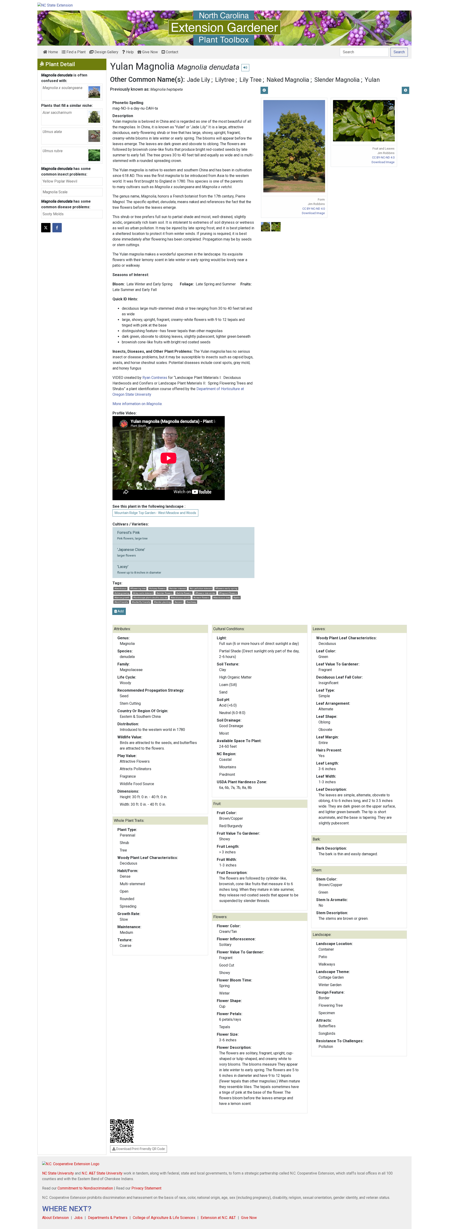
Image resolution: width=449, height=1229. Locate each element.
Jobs (78, 1217)
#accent (178, 602)
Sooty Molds (53, 214)
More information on (137, 404)
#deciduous (120, 588)
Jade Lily (198, 79)
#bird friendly (121, 602)
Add (120, 611)
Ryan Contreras (154, 377)
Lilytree (224, 79)
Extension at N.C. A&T (218, 1217)
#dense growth (122, 597)
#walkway (191, 602)
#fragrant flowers (228, 593)
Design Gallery (106, 52)
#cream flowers (201, 597)
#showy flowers (157, 588)
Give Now (149, 52)
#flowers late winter (205, 593)
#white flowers (184, 593)
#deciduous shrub (180, 597)
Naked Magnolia (288, 79)
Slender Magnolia (337, 79)
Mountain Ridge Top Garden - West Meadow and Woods (155, 513)
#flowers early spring (226, 588)
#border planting (162, 602)
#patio (236, 597)
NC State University (58, 1173)
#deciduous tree (221, 597)
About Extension (55, 1217)
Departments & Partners (107, 1217)
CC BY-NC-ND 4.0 (313, 208)
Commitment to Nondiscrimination (85, 1188)
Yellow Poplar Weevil (60, 181)
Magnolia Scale (55, 192)
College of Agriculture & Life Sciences (164, 1217)
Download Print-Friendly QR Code (140, 1149)
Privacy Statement (146, 1188)
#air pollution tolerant (201, 588)
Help (129, 52)
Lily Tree (250, 79)
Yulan (372, 79)
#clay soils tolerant (143, 593)
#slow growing (121, 593)
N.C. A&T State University (102, 1173)
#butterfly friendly (141, 602)
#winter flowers (164, 593)
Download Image (313, 213)
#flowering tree (138, 588)
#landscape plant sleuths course (150, 597)
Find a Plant (75, 52)
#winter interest (177, 588)
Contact (171, 52)
